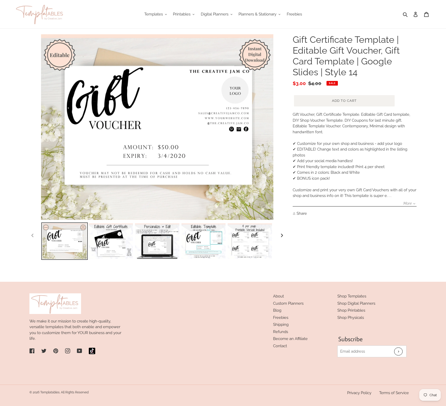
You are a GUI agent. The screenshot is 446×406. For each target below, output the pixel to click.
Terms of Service (394, 393)
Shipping (281, 324)
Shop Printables (351, 310)
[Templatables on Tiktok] (92, 351)
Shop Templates (351, 296)
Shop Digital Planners (356, 303)
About (278, 296)
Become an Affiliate (290, 338)
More (407, 203)
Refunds (280, 331)
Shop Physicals (350, 317)
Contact (280, 346)
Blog (277, 310)
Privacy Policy (359, 393)
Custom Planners (288, 303)
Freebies (280, 317)
